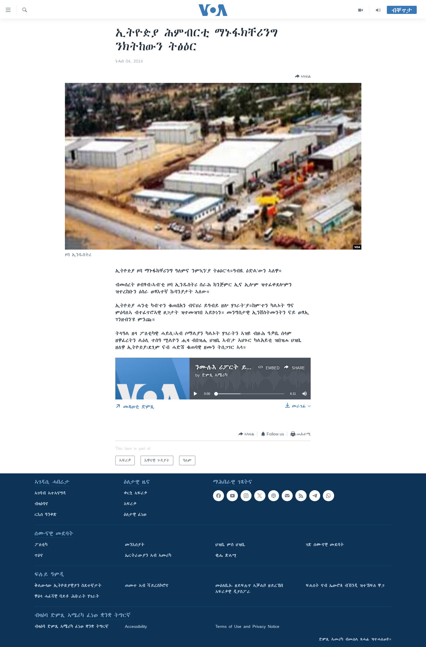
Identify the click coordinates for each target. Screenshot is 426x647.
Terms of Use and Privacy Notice (247, 626)
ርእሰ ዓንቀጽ (45, 514)
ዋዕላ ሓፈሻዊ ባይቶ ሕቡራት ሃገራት (66, 596)
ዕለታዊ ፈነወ (135, 514)
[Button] (303, 76)
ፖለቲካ (41, 544)
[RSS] (300, 495)
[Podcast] (273, 495)
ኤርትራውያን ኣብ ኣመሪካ (148, 555)
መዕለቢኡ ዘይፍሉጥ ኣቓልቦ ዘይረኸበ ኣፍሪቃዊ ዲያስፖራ (249, 588)
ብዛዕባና (41, 503)
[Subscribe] (287, 495)
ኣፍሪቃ (130, 503)
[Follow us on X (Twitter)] (259, 495)
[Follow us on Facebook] (218, 495)
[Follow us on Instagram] (246, 495)
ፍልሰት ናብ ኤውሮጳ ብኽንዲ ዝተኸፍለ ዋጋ (345, 585)
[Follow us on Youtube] (232, 495)
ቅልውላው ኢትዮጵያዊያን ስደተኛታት (67, 585)
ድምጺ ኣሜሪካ (214, 375)
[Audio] (378, 10)
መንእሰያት (134, 544)
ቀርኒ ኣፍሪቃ (135, 493)
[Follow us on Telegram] (314, 495)
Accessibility (136, 626)
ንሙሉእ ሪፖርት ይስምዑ (228, 367)
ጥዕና (38, 555)
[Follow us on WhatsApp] (328, 495)
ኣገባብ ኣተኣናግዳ (50, 493)
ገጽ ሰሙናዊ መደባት (325, 544)
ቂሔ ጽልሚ (225, 555)
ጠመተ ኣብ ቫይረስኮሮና (146, 585)
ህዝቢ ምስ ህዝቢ (230, 544)
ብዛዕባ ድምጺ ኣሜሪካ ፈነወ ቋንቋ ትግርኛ (71, 626)
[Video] (360, 10)
